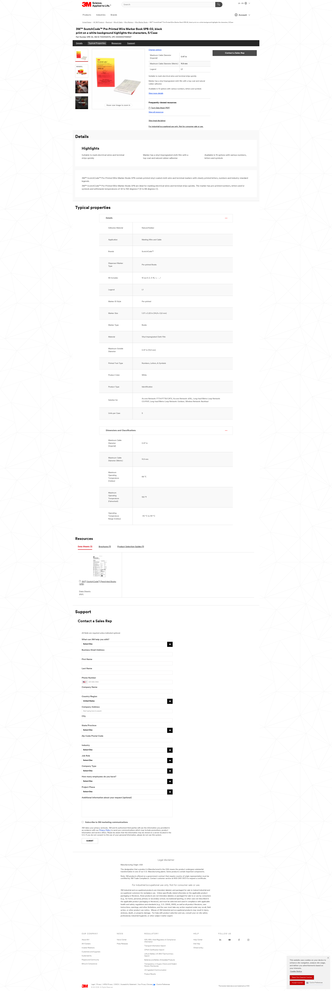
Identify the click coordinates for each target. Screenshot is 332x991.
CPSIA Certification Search (154, 950)
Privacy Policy (105, 830)
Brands (114, 15)
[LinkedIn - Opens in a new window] (220, 940)
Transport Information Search (155, 946)
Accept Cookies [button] (297, 983)
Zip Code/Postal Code (92, 736)
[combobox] (85, 682)
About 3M (85, 940)
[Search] (218, 4)
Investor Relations (88, 948)
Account (242, 15)
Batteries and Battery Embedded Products (159, 960)
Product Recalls (150, 974)
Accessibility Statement (128, 984)
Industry (86, 745)
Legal (93, 984)
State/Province (89, 726)
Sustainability (87, 956)
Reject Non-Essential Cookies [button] (302, 977)
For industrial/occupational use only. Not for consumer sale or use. (176, 127)
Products (87, 15)
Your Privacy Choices (145, 984)
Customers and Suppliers (91, 952)
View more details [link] (156, 93)
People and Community (90, 960)
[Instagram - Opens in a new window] (248, 940)
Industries (100, 15)
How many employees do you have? (99, 777)
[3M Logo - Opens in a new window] (96, 4)
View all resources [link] (156, 112)
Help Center (197, 940)
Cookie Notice (296, 971)
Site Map (196, 944)
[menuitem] (79, 43)
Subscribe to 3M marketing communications (106, 822)
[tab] (85, 547)
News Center (122, 940)
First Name (87, 659)
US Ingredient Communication (155, 970)
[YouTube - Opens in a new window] (229, 940)
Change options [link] (155, 50)
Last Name (87, 669)
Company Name (89, 687)
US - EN (241, 3)
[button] (314, 983)
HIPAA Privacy (108, 984)
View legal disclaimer (157, 121)
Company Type (89, 766)
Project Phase (88, 787)
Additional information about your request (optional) (107, 798)
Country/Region (89, 697)
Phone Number (89, 678)
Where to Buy (198, 948)
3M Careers (86, 944)
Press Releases (122, 944)
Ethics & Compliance (89, 964)
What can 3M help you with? (95, 640)
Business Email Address (93, 650)
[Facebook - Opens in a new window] (239, 940)
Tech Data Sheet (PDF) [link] (160, 108)
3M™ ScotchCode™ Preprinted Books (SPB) (97, 583)
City (84, 716)
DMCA (116, 984)
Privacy (98, 984)
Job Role (86, 756)
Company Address (91, 707)
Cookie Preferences (163, 984)
